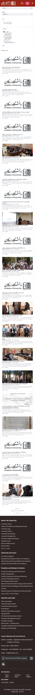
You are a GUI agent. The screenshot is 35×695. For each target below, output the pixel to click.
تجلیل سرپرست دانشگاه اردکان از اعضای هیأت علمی (12, 315)
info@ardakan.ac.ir (12, 653)
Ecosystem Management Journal (10, 618)
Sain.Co (21, 691)
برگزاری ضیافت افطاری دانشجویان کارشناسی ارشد (12, 157)
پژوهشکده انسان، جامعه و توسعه (10, 593)
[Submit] (31, 8)
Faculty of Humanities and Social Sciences (13, 571)
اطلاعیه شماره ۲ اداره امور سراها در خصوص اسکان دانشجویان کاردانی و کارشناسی (15, 202)
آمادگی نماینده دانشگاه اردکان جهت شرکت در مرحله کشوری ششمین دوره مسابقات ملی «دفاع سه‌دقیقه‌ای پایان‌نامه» (16, 407)
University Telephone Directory (10, 538)
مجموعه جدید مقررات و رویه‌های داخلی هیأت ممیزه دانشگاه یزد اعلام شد (15, 112)
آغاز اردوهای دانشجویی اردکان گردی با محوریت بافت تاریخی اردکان (14, 383)
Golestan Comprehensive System (10, 611)
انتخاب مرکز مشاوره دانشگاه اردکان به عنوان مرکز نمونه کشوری (14, 429)
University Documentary (8, 534)
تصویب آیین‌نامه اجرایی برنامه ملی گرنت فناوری (11, 67)
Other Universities (6, 601)
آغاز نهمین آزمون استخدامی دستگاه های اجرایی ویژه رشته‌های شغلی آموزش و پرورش (17, 338)
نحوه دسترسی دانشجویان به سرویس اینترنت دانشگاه (12, 134)
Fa (32, 3)
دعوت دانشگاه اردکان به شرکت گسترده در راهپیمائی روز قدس (13, 247)
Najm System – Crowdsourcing (10, 623)
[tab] (17, 19)
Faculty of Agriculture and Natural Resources (14, 576)
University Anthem (6, 531)
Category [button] (4, 28)
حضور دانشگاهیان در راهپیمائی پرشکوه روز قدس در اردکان (13, 270)
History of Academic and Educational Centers (14, 526)
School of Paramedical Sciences (10, 579)
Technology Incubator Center (9, 581)
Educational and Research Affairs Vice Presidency (15, 559)
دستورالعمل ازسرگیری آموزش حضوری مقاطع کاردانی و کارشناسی (14, 179)
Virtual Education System (8, 604)
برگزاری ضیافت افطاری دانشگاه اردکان (9, 89)
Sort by (3, 12)
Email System (5, 609)
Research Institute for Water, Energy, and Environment (16, 584)
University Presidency (7, 556)
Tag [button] (3, 19)
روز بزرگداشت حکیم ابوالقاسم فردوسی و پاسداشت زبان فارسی (14, 452)
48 (26, 513)
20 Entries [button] (18, 509)
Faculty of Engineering (7, 574)
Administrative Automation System (11, 616)
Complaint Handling (7, 621)
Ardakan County (6, 541)
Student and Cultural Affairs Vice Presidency (13, 563)
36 (15, 513)
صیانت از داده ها (5, 548)
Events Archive (5, 546)
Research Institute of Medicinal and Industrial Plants (16, 591)
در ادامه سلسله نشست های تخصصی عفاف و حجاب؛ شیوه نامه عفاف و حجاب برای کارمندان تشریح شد (16, 497)
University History (6, 524)
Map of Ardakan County (8, 543)
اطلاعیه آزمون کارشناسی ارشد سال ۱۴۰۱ (10, 474)
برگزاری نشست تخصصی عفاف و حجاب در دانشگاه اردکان (13, 361)
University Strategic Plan (8, 536)
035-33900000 (13, 649)
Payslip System (5, 613)
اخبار (3, 73)
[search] (22, 3)
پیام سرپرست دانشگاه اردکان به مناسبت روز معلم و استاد (13, 292)
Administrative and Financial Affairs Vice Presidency (16, 561)
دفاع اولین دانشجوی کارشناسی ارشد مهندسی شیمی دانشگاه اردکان (15, 225)
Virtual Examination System (9, 606)
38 (20, 513)
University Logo (5, 529)
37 (17, 513)
